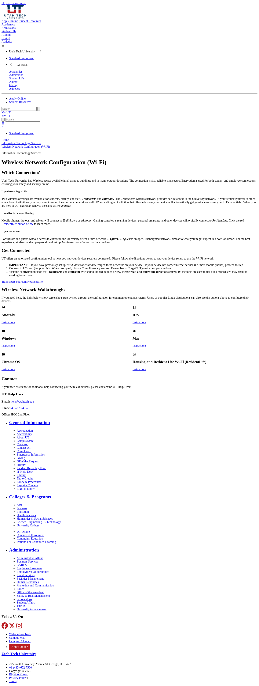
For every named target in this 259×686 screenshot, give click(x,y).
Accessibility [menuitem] (24, 434)
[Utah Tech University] (15, 17)
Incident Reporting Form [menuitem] (31, 468)
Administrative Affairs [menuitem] (30, 558)
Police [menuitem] (20, 588)
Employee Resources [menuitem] (29, 568)
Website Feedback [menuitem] (20, 634)
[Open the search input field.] (3, 120)
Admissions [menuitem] (9, 27)
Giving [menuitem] (6, 38)
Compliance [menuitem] (24, 451)
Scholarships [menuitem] (24, 599)
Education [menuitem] (23, 511)
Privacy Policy (18, 677)
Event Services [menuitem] (26, 575)
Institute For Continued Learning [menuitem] (36, 542)
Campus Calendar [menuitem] (20, 641)
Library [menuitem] (21, 475)
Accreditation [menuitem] (25, 430)
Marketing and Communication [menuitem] (35, 585)
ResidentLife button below (17, 224)
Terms (12, 681)
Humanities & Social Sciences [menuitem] (35, 518)
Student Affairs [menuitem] (26, 602)
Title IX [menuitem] (21, 606)
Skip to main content (14, 3)
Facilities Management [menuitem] (30, 578)
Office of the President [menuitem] (30, 592)
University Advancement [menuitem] (31, 609)
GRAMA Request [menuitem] (27, 461)
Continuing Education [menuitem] (30, 538)
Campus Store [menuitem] (25, 440)
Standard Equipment (21, 58)
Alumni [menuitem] (6, 34)
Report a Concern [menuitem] (27, 485)
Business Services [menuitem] (27, 561)
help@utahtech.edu (22, 401)
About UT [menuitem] (23, 437)
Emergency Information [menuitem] (31, 454)
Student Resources (30, 21)
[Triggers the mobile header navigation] (3, 46)
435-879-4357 (19, 408)
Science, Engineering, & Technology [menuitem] (39, 522)
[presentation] (26, 146)
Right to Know (18, 674)
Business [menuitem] (22, 508)
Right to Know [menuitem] (26, 488)
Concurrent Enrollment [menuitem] (30, 535)
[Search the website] (38, 109)
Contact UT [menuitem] (24, 447)
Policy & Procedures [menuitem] (29, 481)
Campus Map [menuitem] (17, 637)
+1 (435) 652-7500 (21, 667)
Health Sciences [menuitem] (26, 515)
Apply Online (10, 21)
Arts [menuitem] (19, 504)
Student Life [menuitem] (9, 31)
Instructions (8, 322)
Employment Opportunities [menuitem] (33, 571)
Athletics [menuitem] (7, 41)
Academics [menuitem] (8, 24)
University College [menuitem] (28, 525)
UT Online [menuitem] (23, 531)
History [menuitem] (21, 464)
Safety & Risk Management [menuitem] (33, 595)
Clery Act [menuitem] (22, 444)
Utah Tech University (19, 654)
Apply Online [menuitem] (19, 646)
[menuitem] (133, 422)
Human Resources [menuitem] (28, 582)
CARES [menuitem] (22, 565)
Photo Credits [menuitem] (25, 478)
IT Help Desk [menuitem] (25, 471)
